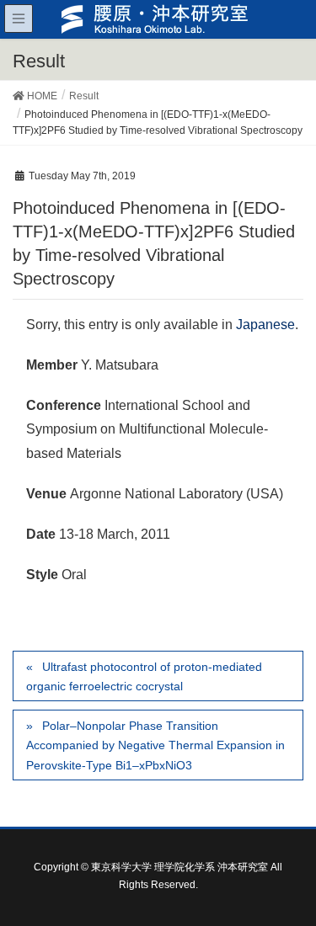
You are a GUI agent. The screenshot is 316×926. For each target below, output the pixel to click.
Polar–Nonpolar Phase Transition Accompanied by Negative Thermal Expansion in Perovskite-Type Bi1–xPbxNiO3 (155, 745)
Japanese (265, 324)
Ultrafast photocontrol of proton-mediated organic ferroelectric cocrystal (144, 676)
